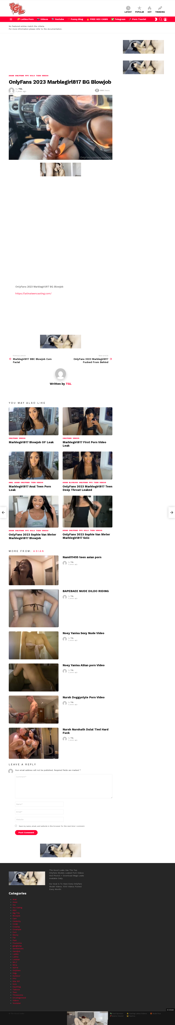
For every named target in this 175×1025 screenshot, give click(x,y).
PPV (91, 482)
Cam (15, 918)
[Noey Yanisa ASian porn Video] (34, 677)
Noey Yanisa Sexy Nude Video (83, 633)
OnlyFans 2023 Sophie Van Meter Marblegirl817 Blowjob (32, 536)
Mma (15, 965)
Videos (22, 438)
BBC (15, 910)
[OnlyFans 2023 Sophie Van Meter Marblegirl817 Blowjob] (34, 512)
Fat (14, 937)
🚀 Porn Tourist (137, 19)
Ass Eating (17, 907)
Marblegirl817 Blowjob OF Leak (31, 442)
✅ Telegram (118, 19)
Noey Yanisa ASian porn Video (84, 665)
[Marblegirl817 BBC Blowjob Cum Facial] (3, 512)
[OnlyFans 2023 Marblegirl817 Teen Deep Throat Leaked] (87, 466)
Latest (128, 12)
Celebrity (17, 921)
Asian (17, 482)
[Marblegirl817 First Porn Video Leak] (87, 421)
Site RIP (16, 981)
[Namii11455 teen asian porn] (34, 570)
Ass (14, 905)
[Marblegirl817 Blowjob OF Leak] (34, 421)
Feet (15, 940)
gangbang (17, 946)
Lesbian (16, 959)
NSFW (15, 968)
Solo (32, 531)
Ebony (15, 935)
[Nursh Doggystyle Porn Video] (34, 710)
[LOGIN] (165, 19)
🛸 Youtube (57, 19)
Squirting (17, 987)
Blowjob (73, 482)
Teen (33, 482)
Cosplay (16, 927)
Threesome (18, 995)
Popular (139, 12)
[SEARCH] (160, 19)
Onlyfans (13, 438)
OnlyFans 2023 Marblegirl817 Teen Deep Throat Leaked (87, 488)
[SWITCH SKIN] (156, 19)
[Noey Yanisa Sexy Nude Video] (34, 645)
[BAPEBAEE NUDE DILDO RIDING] (34, 608)
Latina (15, 957)
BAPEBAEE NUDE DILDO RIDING (86, 591)
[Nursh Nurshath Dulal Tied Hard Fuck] (34, 743)
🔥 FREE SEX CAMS (97, 19)
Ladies (16, 954)
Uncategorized (19, 998)
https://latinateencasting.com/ (33, 293)
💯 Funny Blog (75, 19)
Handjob (16, 951)
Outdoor (16, 976)
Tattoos (16, 989)
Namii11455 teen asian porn (82, 557)
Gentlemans (18, 948)
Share (12, 98)
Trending (160, 12)
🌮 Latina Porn (25, 19)
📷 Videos (42, 19)
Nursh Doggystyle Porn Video (84, 697)
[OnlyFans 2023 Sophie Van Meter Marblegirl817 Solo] (87, 511)
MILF (15, 962)
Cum (15, 932)
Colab (15, 924)
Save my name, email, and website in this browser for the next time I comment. (52, 826)
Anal (11, 482)
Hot (150, 12)
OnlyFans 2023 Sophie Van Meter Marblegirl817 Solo (86, 536)
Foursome (17, 943)
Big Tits (16, 913)
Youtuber (17, 1003)
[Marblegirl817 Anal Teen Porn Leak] (34, 466)
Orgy (15, 973)
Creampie (17, 929)
